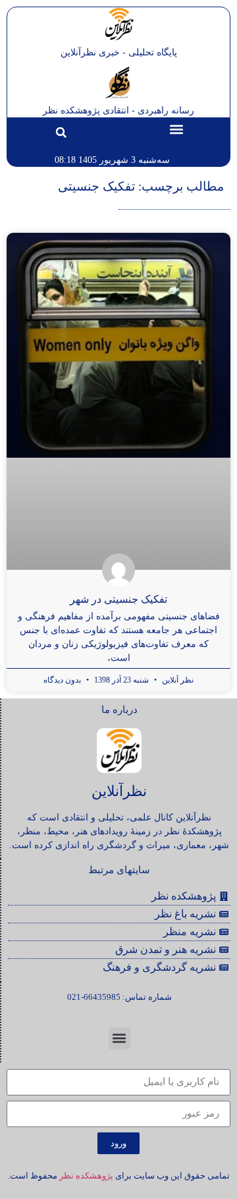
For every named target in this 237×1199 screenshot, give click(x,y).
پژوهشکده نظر (86, 1176)
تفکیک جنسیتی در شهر (118, 599)
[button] (176, 129)
